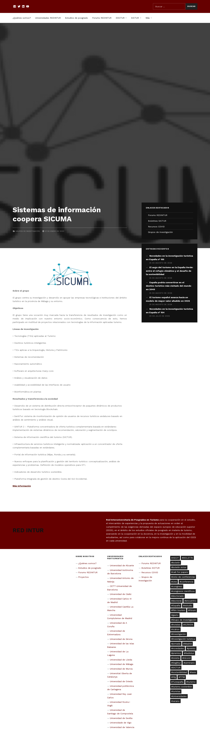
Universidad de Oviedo (121, 681)
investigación (179, 634)
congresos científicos (184, 591)
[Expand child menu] (126, 18)
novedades (178, 648)
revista (176, 658)
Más (148, 18)
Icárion (176, 629)
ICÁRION (189, 624)
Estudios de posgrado (76, 18)
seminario (190, 663)
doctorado (178, 596)
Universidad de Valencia (122, 727)
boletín (176, 562)
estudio (188, 605)
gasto (175, 615)
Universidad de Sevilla (121, 718)
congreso (177, 586)
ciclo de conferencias (184, 577)
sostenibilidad (180, 672)
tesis (193, 672)
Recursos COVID (156, 226)
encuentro (191, 600)
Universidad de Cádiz (120, 594)
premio (191, 648)
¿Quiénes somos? (22, 18)
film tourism (179, 610)
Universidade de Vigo (120, 722)
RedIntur (189, 653)
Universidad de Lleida (121, 659)
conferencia (187, 581)
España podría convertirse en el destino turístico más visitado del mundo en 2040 (168, 286)
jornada (176, 643)
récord (187, 658)
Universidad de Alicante (122, 565)
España (176, 605)
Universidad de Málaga (121, 664)
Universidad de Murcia (121, 669)
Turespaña (178, 682)
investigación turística (184, 639)
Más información (22, 486)
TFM (182, 677)
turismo (192, 682)
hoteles (176, 624)
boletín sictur (179, 567)
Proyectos (83, 577)
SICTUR (135, 18)
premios (177, 653)
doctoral (177, 600)
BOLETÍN (188, 558)
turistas (176, 691)
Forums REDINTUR (101, 18)
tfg (174, 677)
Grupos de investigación (28, 231)
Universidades (180, 696)
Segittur (177, 663)
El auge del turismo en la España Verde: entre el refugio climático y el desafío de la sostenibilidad (169, 271)
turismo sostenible (182, 686)
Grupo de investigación (184, 620)
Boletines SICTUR (157, 221)
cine (175, 581)
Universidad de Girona (121, 639)
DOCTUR (120, 18)
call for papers (180, 572)
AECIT (176, 558)
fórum (193, 610)
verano (176, 701)
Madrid (188, 643)
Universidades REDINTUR (48, 18)
